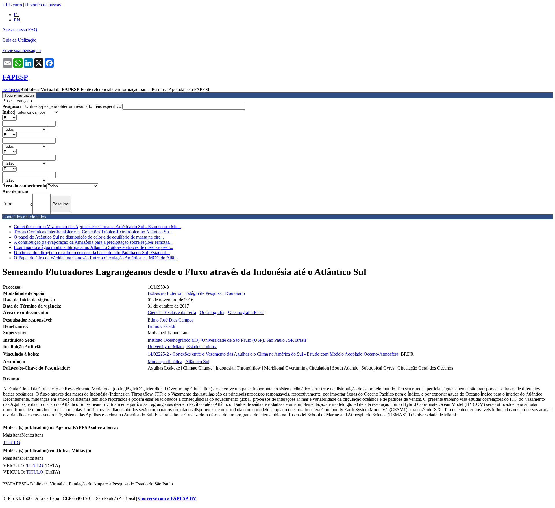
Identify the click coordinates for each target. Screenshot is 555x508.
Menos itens (32, 435)
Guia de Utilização (19, 40)
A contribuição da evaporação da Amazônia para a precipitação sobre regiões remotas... (93, 242)
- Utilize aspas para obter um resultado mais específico (62, 106)
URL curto (12, 4)
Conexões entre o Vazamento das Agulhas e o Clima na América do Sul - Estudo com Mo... (97, 226)
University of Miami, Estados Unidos (182, 346)
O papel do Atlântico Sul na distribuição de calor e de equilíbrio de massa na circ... (89, 236)
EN (17, 19)
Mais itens (12, 435)
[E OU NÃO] (9, 117)
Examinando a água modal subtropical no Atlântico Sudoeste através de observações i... (93, 247)
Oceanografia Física (246, 312)
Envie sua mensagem (21, 50)
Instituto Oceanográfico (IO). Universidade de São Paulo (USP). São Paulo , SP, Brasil (227, 340)
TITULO (11, 442)
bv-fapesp (11, 89)
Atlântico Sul (197, 361)
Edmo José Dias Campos (170, 319)
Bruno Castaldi (161, 326)
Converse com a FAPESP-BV (167, 498)
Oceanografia (212, 312)
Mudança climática (165, 361)
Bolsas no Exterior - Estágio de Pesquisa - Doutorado (196, 293)
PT (16, 14)
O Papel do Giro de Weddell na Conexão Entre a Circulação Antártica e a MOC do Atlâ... (95, 257)
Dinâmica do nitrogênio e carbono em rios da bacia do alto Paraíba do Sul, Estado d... (92, 252)
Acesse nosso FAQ (19, 29)
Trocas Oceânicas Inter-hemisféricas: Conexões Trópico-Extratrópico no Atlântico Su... (93, 231)
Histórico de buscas (43, 4)
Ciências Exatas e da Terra (172, 312)
